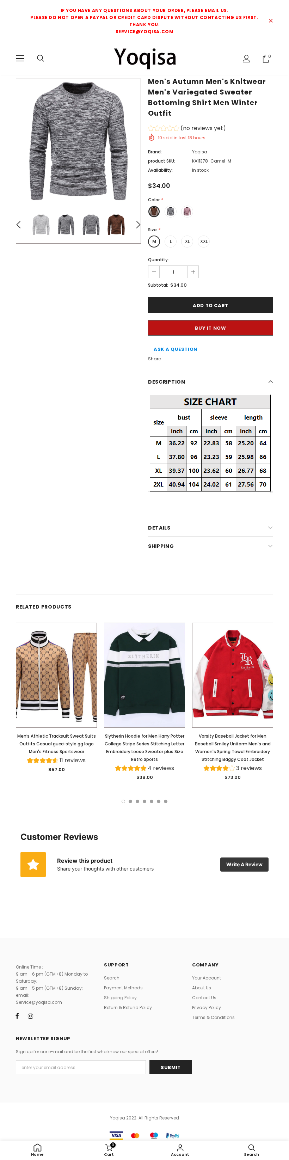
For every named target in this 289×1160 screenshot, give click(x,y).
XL (187, 241)
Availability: (160, 170)
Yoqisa (199, 152)
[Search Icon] (40, 58)
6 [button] (158, 801)
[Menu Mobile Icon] (20, 58)
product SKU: (161, 161)
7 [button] (165, 801)
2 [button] (130, 801)
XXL (204, 241)
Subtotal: (158, 285)
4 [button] (144, 801)
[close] (270, 21)
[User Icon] (246, 58)
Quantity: (158, 260)
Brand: (155, 152)
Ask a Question (175, 349)
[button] (187, 129)
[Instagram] (30, 1015)
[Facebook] (17, 1015)
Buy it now (210, 328)
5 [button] (151, 801)
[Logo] (144, 58)
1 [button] (123, 801)
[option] (78, 141)
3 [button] (137, 801)
